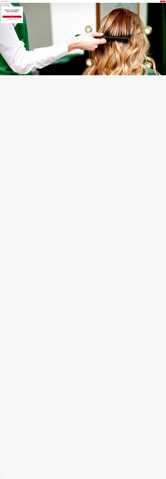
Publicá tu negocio (153, 1)
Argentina (147, 1)
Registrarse (158, 1)
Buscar (12, 16)
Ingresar (163, 1)
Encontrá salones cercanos (12, 19)
